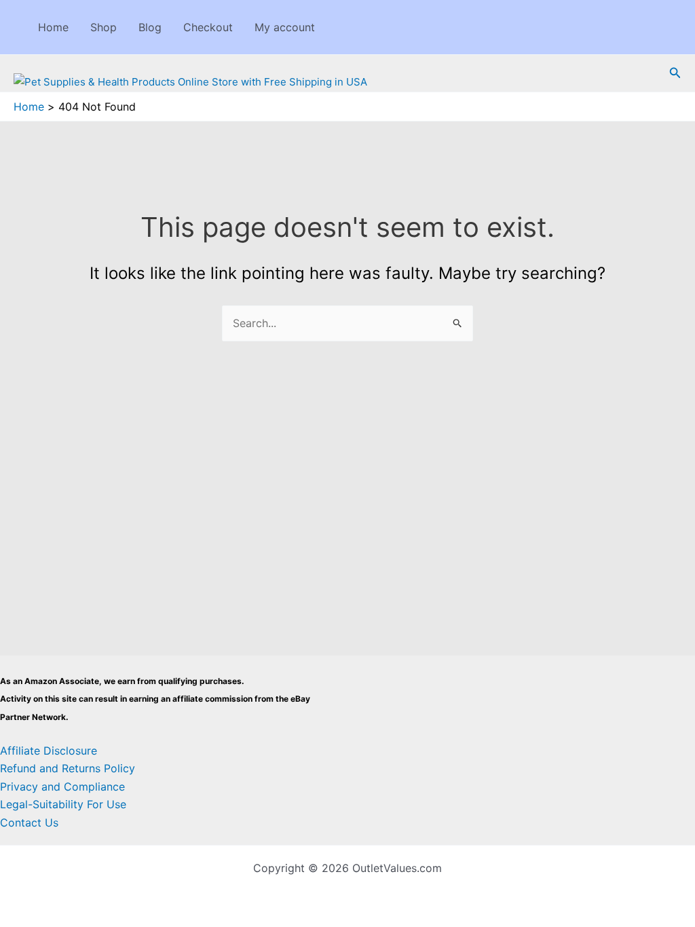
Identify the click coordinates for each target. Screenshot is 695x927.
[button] (675, 72)
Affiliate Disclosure (48, 750)
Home (53, 27)
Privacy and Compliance (62, 786)
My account (285, 27)
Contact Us (29, 822)
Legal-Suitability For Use (63, 804)
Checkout (208, 27)
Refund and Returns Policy (67, 768)
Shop (103, 27)
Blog (150, 27)
